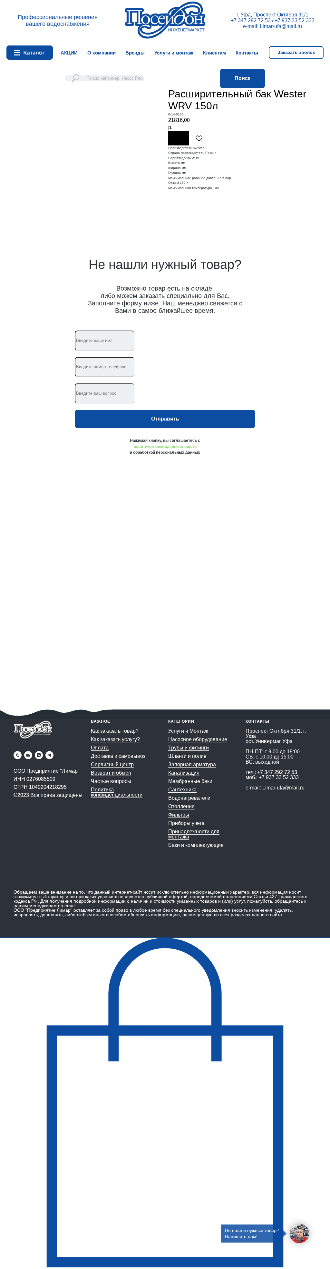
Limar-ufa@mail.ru (281, 26)
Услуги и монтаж (173, 52)
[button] (296, 52)
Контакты (247, 52)
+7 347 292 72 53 (251, 20)
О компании (101, 52)
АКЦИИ (69, 52)
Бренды (135, 52)
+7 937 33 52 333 (295, 20)
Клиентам (214, 52)
